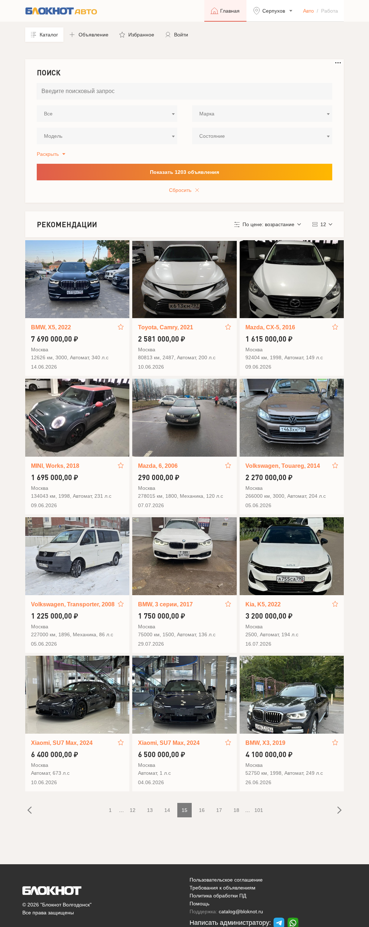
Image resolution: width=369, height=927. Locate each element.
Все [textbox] (48, 114)
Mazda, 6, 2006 (158, 466)
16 (202, 810)
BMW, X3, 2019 (265, 743)
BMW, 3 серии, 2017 (165, 604)
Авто (308, 11)
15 (184, 810)
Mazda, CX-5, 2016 (270, 327)
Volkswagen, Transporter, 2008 (73, 604)
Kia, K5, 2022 (263, 604)
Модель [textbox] (53, 136)
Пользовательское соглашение (226, 880)
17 (219, 810)
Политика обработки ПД (218, 896)
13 (150, 810)
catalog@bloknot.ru (241, 911)
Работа (329, 11)
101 (258, 810)
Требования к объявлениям (222, 888)
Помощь (199, 903)
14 (167, 810)
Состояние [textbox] (212, 136)
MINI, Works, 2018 (55, 466)
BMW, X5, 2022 (51, 327)
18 (236, 810)
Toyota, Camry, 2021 (165, 327)
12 (132, 810)
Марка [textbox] (206, 114)
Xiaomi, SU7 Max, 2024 (62, 743)
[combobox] (107, 113)
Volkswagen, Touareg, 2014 (282, 466)
